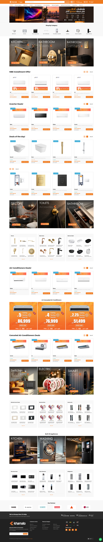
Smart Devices (45, 528)
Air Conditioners (45, 527)
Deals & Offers (55, 528)
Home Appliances (56, 525)
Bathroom (55, 524)
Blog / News (32, 528)
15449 (92, 2)
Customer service (33, 527)
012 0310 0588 (66, 515)
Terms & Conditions (33, 525)
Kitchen (43, 525)
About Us (31, 524)
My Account (79, 2)
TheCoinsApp (30, 538)
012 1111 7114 (72, 515)
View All (23, 259)
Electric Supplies (56, 527)
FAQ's (31, 530)
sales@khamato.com (82, 515)
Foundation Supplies (46, 524)
